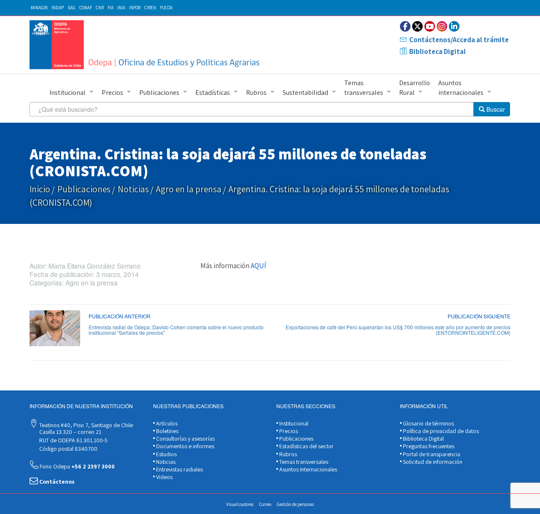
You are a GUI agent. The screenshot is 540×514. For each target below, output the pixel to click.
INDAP (57, 8)
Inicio (40, 189)
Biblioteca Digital (437, 51)
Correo (265, 504)
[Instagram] (442, 26)
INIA (121, 8)
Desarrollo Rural (414, 87)
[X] (417, 26)
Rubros (256, 92)
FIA (110, 8)
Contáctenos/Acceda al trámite (459, 39)
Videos (164, 477)
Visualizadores (240, 504)
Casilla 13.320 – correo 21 (69, 432)
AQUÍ (258, 265)
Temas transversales (363, 87)
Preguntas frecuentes (428, 446)
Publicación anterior (120, 316)
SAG (72, 8)
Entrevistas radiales (179, 469)
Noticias (133, 189)
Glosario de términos (428, 423)
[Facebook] (405, 26)
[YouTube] (429, 26)
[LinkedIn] (454, 26)
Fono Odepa (76, 466)
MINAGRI (39, 8)
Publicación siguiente (479, 316)
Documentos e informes (184, 446)
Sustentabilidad (305, 92)
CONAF (85, 8)
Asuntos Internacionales (307, 469)
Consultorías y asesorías (185, 438)
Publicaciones (159, 92)
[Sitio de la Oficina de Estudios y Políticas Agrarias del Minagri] (147, 44)
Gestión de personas (295, 504)
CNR (100, 8)
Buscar (495, 109)
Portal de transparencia (431, 454)
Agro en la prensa (188, 189)
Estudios (166, 454)
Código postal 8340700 (67, 448)
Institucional (67, 92)
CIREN (150, 8)
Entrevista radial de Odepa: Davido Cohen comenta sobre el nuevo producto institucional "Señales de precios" (176, 329)
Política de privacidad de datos (440, 431)
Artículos (166, 423)
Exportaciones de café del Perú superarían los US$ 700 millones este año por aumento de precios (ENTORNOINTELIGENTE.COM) (398, 329)
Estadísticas (212, 92)
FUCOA (166, 8)
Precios (112, 92)
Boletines (166, 431)
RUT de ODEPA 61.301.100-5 (73, 440)
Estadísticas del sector (306, 446)
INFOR (134, 8)
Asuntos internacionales (460, 87)
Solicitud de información (432, 462)
